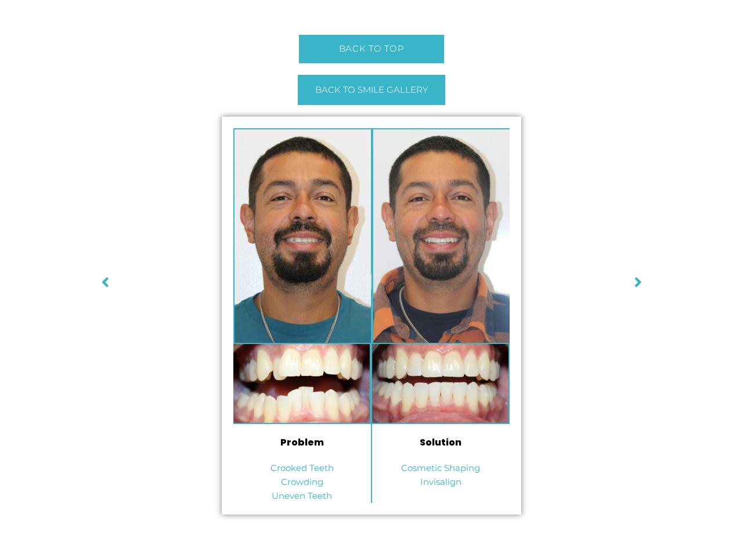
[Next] (236, 281)
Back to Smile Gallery (371, 89)
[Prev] (507, 281)
